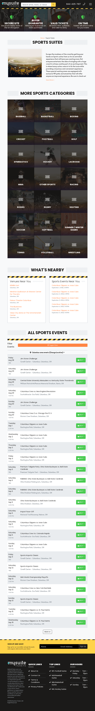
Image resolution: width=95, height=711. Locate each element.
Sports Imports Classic (29, 555)
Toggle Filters (53, 345)
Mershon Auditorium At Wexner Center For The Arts (25, 293)
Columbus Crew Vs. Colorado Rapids (35, 533)
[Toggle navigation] (90, 4)
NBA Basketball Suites (57, 683)
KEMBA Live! (14, 285)
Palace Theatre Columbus (20, 300)
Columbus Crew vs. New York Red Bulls (35, 588)
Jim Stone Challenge (28, 358)
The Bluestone (16, 307)
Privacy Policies (37, 687)
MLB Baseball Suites (57, 676)
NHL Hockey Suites (59, 689)
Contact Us (35, 675)
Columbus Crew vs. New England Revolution (37, 391)
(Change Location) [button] (56, 352)
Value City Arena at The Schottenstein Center (25, 314)
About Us (34, 671)
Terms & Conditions (35, 681)
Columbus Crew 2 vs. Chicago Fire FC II (36, 413)
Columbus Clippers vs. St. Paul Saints (35, 610)
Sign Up (83, 646)
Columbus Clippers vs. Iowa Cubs (65, 285)
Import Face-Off (27, 511)
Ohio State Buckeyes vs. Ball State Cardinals (38, 501)
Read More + (50, 80)
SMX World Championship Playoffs (34, 577)
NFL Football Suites (59, 671)
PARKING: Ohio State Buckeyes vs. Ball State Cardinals (41, 479)
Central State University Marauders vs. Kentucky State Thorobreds (47, 380)
